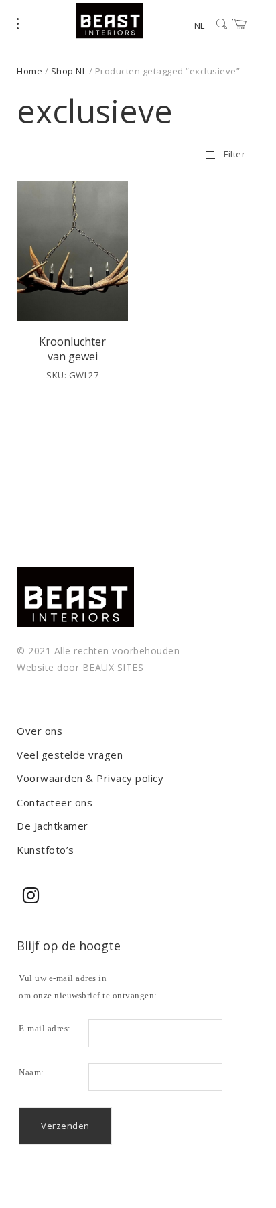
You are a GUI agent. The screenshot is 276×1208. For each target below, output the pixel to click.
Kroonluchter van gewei (72, 349)
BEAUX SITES (113, 667)
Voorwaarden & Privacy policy (90, 778)
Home (29, 71)
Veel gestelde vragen (70, 754)
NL (199, 25)
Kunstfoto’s (45, 849)
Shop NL (69, 71)
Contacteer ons (54, 802)
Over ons (39, 730)
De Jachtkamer (52, 825)
